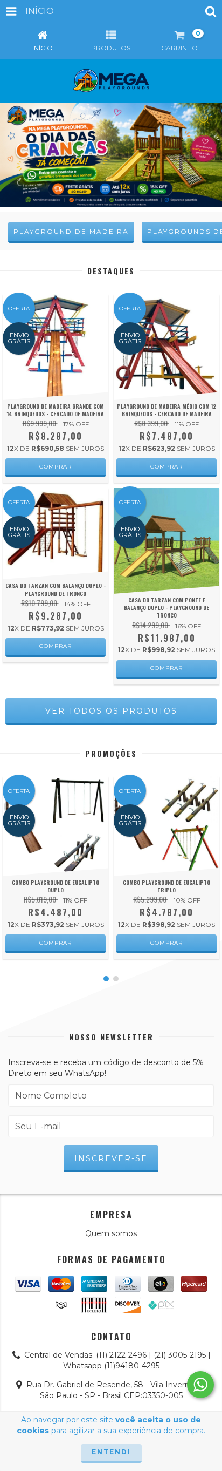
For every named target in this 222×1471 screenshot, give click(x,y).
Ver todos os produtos (111, 711)
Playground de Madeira (71, 231)
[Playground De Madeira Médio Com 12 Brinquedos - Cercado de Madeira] (166, 347)
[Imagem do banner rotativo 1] (111, 154)
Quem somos (111, 1233)
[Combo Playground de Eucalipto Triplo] (166, 826)
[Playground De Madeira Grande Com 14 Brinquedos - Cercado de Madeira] (55, 347)
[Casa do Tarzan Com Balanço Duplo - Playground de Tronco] (55, 534)
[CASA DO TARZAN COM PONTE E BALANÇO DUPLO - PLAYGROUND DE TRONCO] (166, 541)
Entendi (111, 1452)
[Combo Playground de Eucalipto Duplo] (55, 826)
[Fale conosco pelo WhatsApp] (200, 1384)
